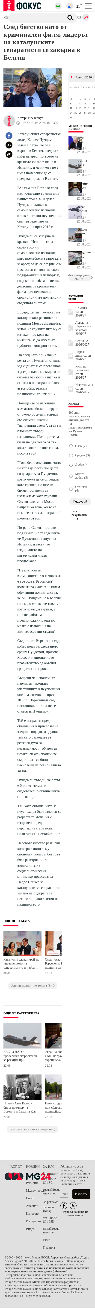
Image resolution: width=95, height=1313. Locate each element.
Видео (30, 1229)
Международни (34, 1190)
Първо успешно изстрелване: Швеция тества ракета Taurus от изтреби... (84, 209)
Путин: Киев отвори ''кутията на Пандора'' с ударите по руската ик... (84, 140)
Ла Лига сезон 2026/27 (81, 311)
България (32, 1175)
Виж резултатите (79, 513)
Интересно (33, 1221)
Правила (49, 1247)
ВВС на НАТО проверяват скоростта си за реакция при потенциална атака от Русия (20, 1056)
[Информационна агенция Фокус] (63, 1205)
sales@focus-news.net (51, 1230)
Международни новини (80, 127)
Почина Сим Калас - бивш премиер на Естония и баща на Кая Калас (19, 1108)
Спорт (30, 1198)
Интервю (32, 1213)
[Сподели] (9, 154)
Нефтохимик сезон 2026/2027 (84, 388)
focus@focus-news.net (51, 1191)
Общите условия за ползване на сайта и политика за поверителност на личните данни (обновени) (47, 1269)
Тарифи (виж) (48, 1209)
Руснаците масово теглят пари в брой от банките (84, 255)
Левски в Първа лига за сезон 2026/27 (83, 328)
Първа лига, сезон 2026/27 (83, 355)
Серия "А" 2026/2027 (82, 342)
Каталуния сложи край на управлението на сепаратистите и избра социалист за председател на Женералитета (21, 964)
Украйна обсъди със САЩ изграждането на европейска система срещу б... (84, 186)
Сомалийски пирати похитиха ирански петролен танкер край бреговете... (84, 232)
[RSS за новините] (73, 1205)
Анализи (32, 1206)
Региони (32, 1183)
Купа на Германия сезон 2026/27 (82, 372)
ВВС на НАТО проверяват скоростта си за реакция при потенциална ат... (84, 163)
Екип (46, 1240)
